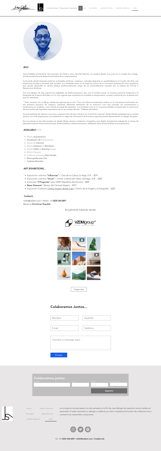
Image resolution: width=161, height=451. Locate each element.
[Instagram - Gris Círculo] (73, 429)
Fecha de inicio (115, 381)
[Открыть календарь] (123, 384)
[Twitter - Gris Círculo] (80, 429)
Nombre (36, 381)
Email (73, 381)
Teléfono (93, 381)
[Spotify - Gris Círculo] (88, 429)
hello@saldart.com (32, 200)
